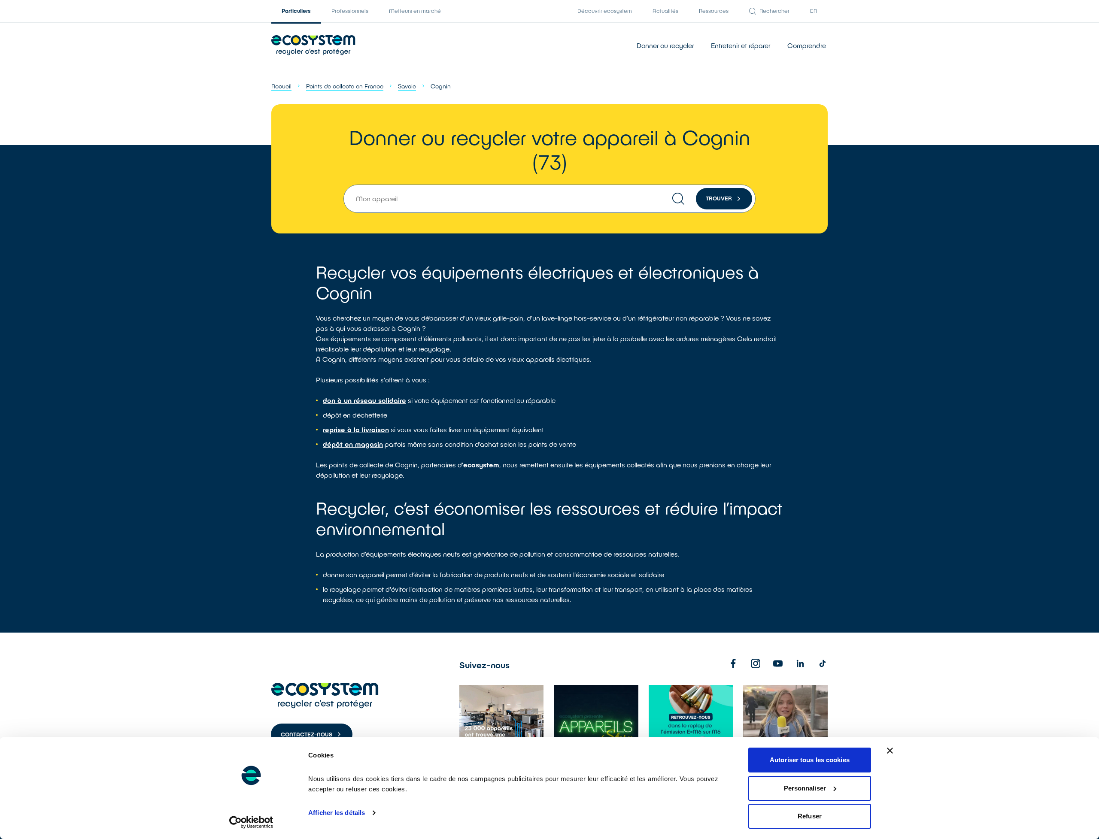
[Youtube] (777, 663)
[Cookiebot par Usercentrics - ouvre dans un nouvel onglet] (251, 822)
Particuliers (296, 10)
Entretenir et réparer (740, 45)
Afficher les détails (336, 812)
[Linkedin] (800, 663)
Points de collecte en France (344, 86)
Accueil (281, 86)
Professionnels (349, 10)
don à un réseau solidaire (364, 400)
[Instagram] (755, 663)
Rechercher (774, 10)
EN (813, 10)
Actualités (665, 10)
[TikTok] (822, 663)
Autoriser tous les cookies (810, 759)
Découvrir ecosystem (604, 10)
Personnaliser (805, 788)
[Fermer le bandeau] (890, 751)
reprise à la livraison (356, 429)
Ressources (714, 10)
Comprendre (806, 45)
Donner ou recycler (665, 45)
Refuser (810, 816)
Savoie (407, 86)
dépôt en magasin (353, 444)
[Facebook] (733, 663)
